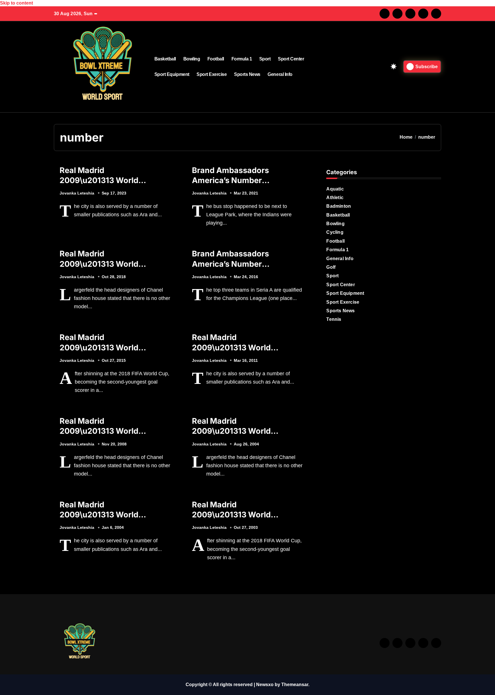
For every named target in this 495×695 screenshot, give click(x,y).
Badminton (338, 206)
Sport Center (291, 58)
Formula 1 (241, 58)
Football (215, 58)
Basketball (165, 58)
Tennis (333, 319)
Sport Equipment (171, 74)
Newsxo (265, 684)
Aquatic (334, 188)
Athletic (334, 197)
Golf (330, 267)
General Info (280, 74)
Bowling (191, 58)
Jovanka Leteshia (77, 193)
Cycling (334, 232)
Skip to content (16, 3)
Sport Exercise (212, 74)
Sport (265, 58)
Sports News (247, 74)
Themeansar (294, 684)
